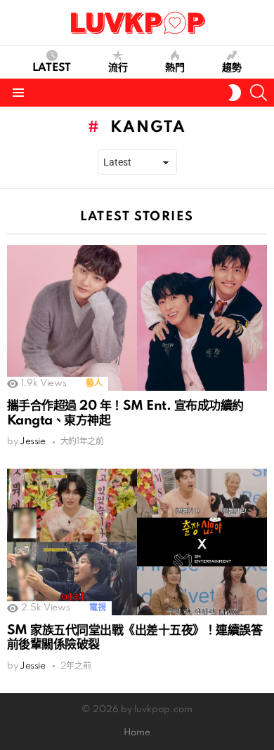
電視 (97, 607)
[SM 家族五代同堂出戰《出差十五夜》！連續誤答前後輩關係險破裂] (137, 542)
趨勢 (232, 68)
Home (137, 732)
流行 (118, 68)
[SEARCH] (258, 93)
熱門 (175, 68)
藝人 (94, 383)
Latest (51, 68)
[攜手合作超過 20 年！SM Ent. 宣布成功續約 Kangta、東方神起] (137, 318)
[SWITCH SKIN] (234, 93)
